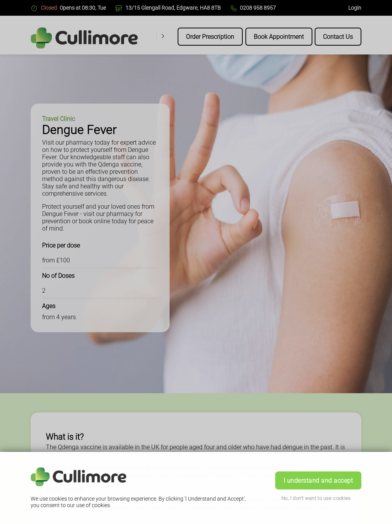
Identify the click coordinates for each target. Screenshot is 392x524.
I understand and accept (318, 480)
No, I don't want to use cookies (316, 498)
